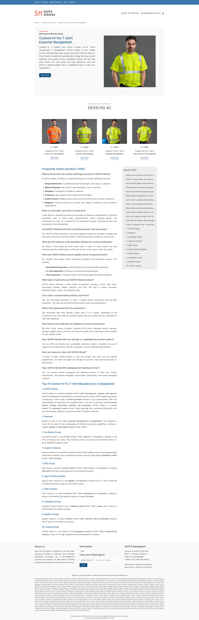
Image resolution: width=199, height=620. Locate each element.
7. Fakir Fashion (132, 253)
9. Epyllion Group (133, 262)
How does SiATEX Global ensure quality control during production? (154, 192)
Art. (54, 147)
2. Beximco (130, 233)
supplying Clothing (42, 554)
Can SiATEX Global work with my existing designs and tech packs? (154, 183)
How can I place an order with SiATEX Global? (145, 216)
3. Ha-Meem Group (134, 237)
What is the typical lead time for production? (144, 204)
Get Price (45, 75)
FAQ (65, 2)
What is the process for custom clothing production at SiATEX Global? (155, 175)
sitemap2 (86, 610)
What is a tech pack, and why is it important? (145, 179)
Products (44, 2)
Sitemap (125, 616)
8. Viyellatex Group (134, 258)
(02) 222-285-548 (131, 13)
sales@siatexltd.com (152, 13)
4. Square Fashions (134, 241)
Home (37, 2)
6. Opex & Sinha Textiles (136, 249)
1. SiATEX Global (133, 229)
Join (83, 565)
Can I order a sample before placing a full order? (146, 200)
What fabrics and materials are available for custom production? (153, 208)
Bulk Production (56, 2)
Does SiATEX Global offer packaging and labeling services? (150, 220)
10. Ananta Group (133, 266)
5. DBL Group (131, 245)
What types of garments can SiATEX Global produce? (148, 196)
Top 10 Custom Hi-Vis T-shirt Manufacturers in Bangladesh (150, 225)
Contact (72, 2)
